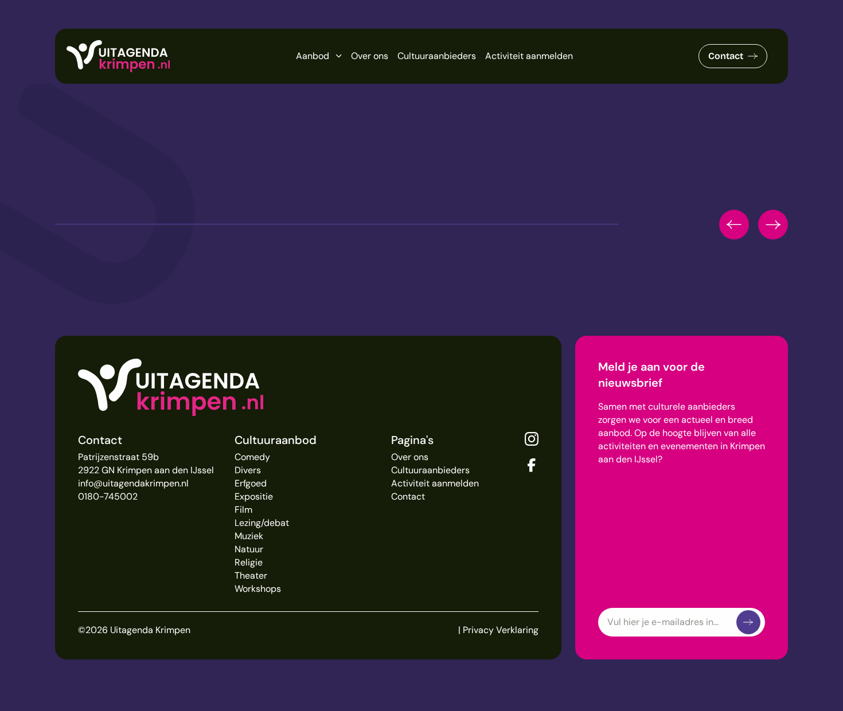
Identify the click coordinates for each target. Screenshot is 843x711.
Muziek (249, 536)
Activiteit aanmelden (529, 56)
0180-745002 (108, 496)
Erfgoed (251, 483)
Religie (249, 562)
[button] (734, 224)
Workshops (258, 589)
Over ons (369, 56)
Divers (248, 470)
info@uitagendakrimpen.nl (133, 483)
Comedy (252, 457)
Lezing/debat (262, 523)
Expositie (254, 496)
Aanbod (312, 56)
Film (243, 510)
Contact (725, 55)
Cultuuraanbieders (436, 56)
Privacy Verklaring (500, 630)
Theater (251, 575)
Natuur (249, 549)
